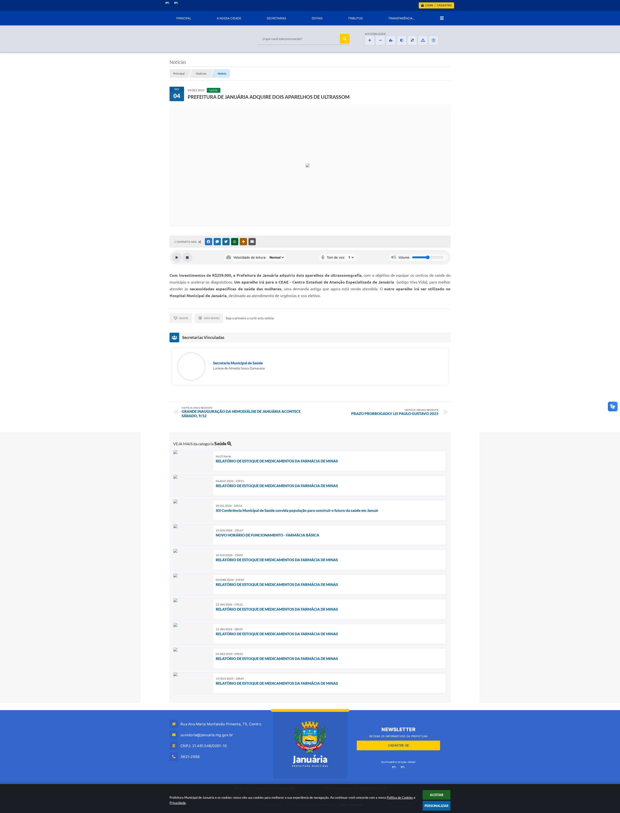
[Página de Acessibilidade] (433, 40)
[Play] (177, 257)
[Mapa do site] (423, 40)
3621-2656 (190, 756)
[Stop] (187, 257)
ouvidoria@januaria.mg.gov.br (206, 735)
